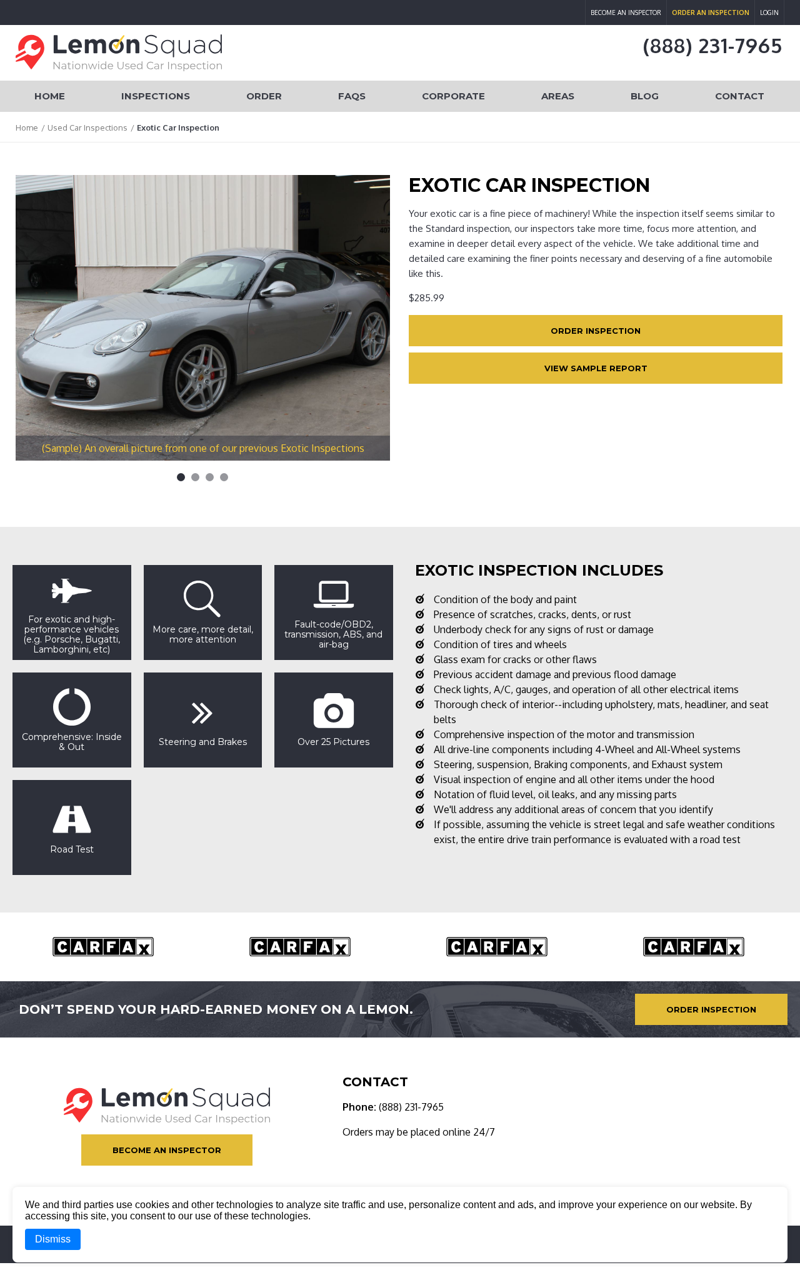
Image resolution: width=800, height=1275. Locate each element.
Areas (557, 96)
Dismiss (53, 1239)
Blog (645, 96)
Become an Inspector (626, 12)
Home (49, 96)
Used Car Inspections (88, 127)
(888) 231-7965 (712, 45)
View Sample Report (596, 368)
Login (769, 12)
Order (264, 96)
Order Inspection (596, 331)
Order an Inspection (710, 12)
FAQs (352, 96)
